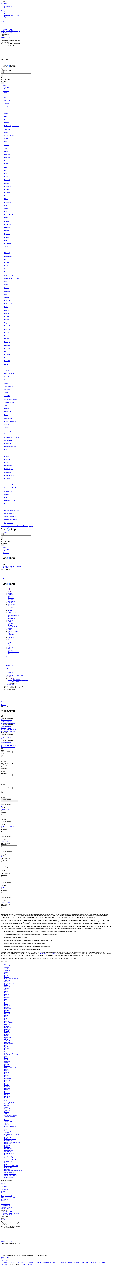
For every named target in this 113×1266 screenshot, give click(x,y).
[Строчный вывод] (2, 802)
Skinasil (6, 1104)
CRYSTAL (7, 986)
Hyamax (6, 1034)
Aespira (6, 964)
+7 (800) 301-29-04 (6, 29)
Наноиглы (7, 1164)
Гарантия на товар (6, 1207)
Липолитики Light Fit (10, 1158)
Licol (5, 1045)
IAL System (7, 1037)
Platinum (6, 1070)
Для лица (7, 1132)
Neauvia (6, 1059)
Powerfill (6, 1072)
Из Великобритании (10, 1139)
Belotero (6, 977)
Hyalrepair (7, 1029)
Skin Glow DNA (9, 1102)
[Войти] (1, 573)
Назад (10, 590)
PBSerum (7, 1066)
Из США (7, 1147)
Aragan (6, 972)
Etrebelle (6, 1007)
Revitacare (7, 1094)
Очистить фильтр (12, 801)
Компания (4, 1186)
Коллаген (7, 1155)
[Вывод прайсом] (3, 802)
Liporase (6, 1048)
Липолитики (8, 1156)
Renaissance (7, 1081)
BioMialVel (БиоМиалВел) (12, 978)
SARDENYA (8, 1099)
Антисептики (8, 1124)
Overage (6, 1064)
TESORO (7, 1113)
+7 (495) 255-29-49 (6, 32)
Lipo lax (6, 1047)
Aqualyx (6, 969)
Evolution (7, 1012)
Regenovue (7, 1080)
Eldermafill (7, 1005)
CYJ (5, 989)
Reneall (6, 1083)
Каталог (3, 1183)
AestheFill (7, 966)
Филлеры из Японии (10, 1175)
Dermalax (7, 994)
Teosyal (6, 1112)
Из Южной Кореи (9, 1153)
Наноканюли (8, 1167)
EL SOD (6, 1002)
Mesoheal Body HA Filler (11, 1054)
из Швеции (7, 1151)
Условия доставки (6, 1205)
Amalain (6, 967)
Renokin (6, 1085)
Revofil (6, 1097)
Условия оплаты (5, 1204)
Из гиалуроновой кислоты (12, 1142)
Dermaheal (7, 993)
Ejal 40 (6, 1000)
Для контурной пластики (11, 1131)
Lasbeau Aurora (8, 1043)
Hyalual (6, 1031)
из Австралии (8, 1135)
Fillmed (6, 1015)
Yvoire (6, 1123)
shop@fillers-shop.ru (6, 37)
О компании (8, 6)
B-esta (6, 973)
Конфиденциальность (7, 1257)
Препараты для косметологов (13, 1170)
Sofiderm (6, 1105)
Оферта (3, 1258)
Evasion (6, 1010)
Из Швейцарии (8, 1150)
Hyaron (6, 1035)
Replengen (7, 1086)
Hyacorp (6, 1026)
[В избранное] (1, 816)
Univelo (6, 1120)
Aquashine (7, 970)
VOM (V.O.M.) (8, 1121)
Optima (6, 1062)
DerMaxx (7, 997)
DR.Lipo (6, 999)
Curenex (6, 988)
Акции (3, 1185)
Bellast (6, 975)
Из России (7, 1145)
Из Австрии (7, 1137)
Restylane (43, 953)
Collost (6, 985)
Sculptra (6, 1101)
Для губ (6, 1129)
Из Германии (8, 1140)
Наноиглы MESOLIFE (11, 1166)
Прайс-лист (7, 17)
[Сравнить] (1, 818)
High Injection (8, 1024)
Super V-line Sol (9, 1108)
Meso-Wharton (8, 1053)
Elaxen (6, 1004)
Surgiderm (7, 1110)
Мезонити (7, 1162)
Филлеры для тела (9, 1172)
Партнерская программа (11, 15)
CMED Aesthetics (9, 983)
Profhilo (6, 1075)
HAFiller (6, 1021)
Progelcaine (7, 1077)
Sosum (6, 1107)
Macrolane (54, 953)
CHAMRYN (8, 981)
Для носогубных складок (11, 1134)
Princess (6, 1074)
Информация (5, 1192)
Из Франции (8, 1148)
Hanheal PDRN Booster (11, 1023)
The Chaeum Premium (10, 1115)
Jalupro (6, 1039)
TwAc (6, 1118)
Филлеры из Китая (10, 1174)
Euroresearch (8, 1008)
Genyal (6, 1020)
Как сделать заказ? (9, 14)
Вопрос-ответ (5, 1208)
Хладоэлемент (8, 1177)
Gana (5, 1018)
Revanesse (7, 1089)
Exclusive (7, 1013)
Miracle (6, 1058)
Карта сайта (4, 1260)
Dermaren (7, 996)
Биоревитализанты (10, 1126)
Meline (6, 1051)
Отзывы (6, 8)
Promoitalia (7, 1078)
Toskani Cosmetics (9, 1116)
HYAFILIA (7, 1027)
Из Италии (7, 1143)
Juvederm (7, 1040)
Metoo (6, 1056)
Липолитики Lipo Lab (10, 1159)
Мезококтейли (8, 1161)
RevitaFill (7, 1096)
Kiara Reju (7, 1042)
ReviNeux (7, 1093)
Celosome (7, 980)
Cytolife (6, 991)
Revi (5, 1091)
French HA (7, 1016)
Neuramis (7, 1061)
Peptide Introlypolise (10, 1067)
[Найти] (2, 83)
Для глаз (6, 1128)
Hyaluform (7, 1032)
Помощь (3, 1200)
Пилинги (7, 1169)
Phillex (6, 1069)
